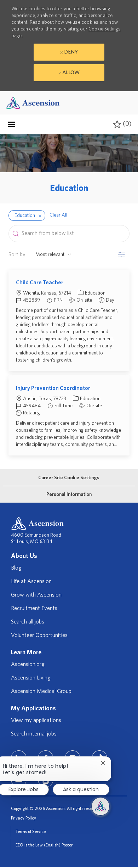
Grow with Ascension (36, 595)
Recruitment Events (34, 608)
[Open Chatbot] (100, 806)
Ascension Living (31, 678)
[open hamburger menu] (11, 124)
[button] (40, 215)
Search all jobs (27, 622)
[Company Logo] (32, 102)
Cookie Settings (104, 29)
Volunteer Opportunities (39, 635)
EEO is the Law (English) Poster (44, 845)
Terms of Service (31, 831)
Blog (16, 568)
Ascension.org (28, 664)
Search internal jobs (34, 734)
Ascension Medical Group (41, 691)
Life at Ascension (31, 581)
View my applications (36, 720)
